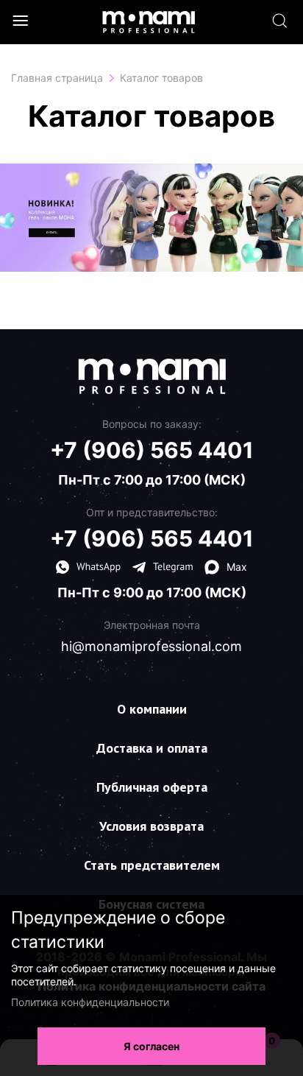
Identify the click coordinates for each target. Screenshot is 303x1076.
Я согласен (151, 1046)
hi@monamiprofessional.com (151, 646)
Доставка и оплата (151, 747)
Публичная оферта (151, 786)
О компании (152, 708)
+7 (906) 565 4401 (152, 450)
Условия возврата (151, 825)
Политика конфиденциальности (90, 1002)
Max (237, 566)
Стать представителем (152, 865)
